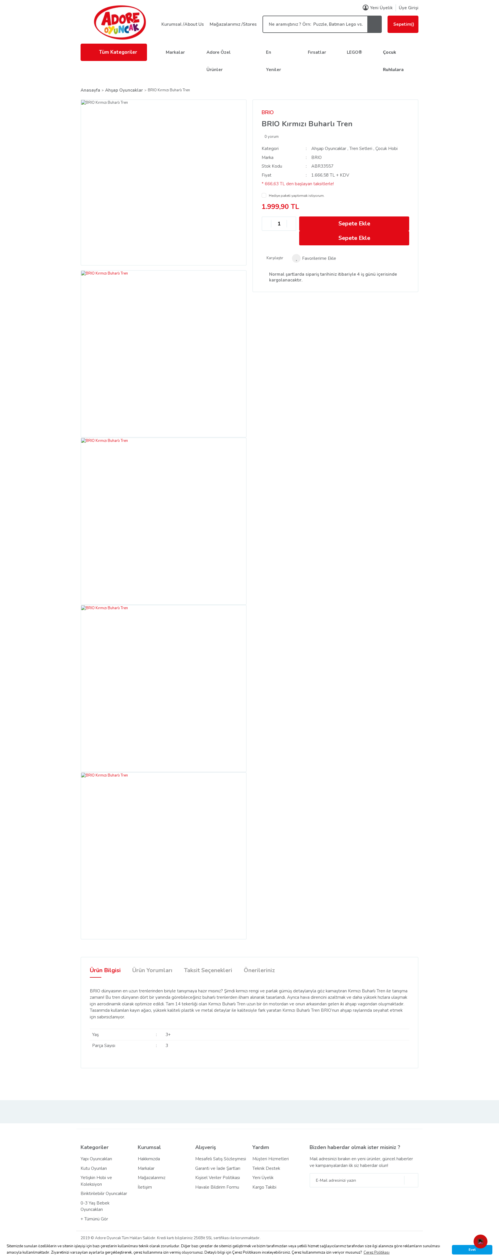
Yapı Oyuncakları (96, 1159)
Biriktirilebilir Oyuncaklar (104, 1193)
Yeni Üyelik (381, 8)
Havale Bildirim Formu (217, 1187)
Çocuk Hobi (386, 148)
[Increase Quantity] (291, 224)
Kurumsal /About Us (182, 24)
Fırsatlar (317, 52)
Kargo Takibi (264, 1187)
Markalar (175, 52)
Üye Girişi (408, 8)
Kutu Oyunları (94, 1168)
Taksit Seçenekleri (208, 970)
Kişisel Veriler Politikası (217, 1178)
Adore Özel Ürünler (218, 61)
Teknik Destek (266, 1168)
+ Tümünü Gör (94, 1219)
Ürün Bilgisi (105, 970)
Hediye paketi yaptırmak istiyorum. (297, 195)
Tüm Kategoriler (118, 52)
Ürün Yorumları (152, 970)
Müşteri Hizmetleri (270, 1159)
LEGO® (354, 52)
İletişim (145, 1187)
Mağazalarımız (151, 1178)
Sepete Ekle (354, 223)
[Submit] (411, 1180)
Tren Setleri (360, 148)
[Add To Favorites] (314, 258)
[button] (480, 1241)
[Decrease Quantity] (266, 224)
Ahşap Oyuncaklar (328, 148)
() (403, 24)
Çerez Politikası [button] (377, 1252)
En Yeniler (273, 61)
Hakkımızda (149, 1159)
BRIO (268, 112)
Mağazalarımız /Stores (233, 24)
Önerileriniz (259, 970)
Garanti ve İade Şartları (217, 1168)
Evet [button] (472, 1249)
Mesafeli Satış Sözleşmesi (220, 1159)
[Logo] (119, 22)
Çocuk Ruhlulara (393, 61)
